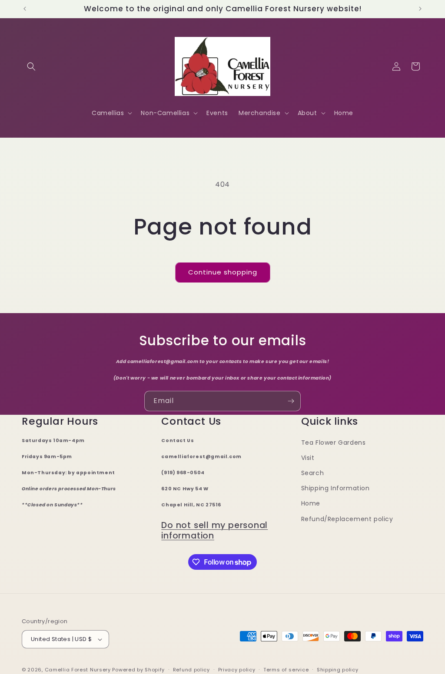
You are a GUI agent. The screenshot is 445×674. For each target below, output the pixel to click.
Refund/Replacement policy (347, 519)
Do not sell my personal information (214, 530)
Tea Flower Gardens (333, 442)
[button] (31, 66)
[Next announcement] (420, 8)
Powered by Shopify (138, 669)
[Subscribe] (290, 401)
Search (312, 473)
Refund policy (191, 669)
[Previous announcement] (24, 8)
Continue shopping (222, 272)
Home (310, 503)
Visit (308, 457)
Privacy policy (237, 669)
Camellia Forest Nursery (78, 669)
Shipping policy (338, 669)
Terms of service (286, 669)
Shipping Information (335, 488)
